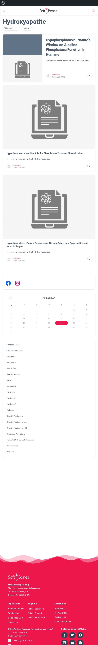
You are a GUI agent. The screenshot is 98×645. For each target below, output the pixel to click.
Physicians (11, 392)
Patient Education (36, 609)
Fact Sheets (11, 362)
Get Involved (60, 617)
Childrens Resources (15, 350)
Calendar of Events (63, 622)
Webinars (10, 452)
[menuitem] (3, 3)
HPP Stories (11, 368)
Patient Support (35, 613)
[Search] (93, 10)
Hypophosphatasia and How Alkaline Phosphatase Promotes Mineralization (44, 153)
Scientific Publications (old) (17, 428)
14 (61, 319)
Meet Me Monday (13, 374)
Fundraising (13, 613)
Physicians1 (11, 398)
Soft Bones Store (15, 618)
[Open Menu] (4, 10)
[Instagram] (17, 283)
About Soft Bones (16, 609)
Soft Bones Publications (16, 434)
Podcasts (10, 410)
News (9, 380)
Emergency (11, 356)
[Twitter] (72, 635)
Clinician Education (36, 617)
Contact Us (13, 622)
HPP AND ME (60, 613)
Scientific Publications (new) (17, 422)
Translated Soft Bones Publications (20, 440)
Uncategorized (12, 446)
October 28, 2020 (58, 77)
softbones (56, 74)
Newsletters (11, 386)
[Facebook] (8, 283)
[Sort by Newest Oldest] (27, 28)
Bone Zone (59, 609)
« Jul (10, 297)
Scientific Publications (15, 416)
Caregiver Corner (13, 345)
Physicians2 (11, 404)
